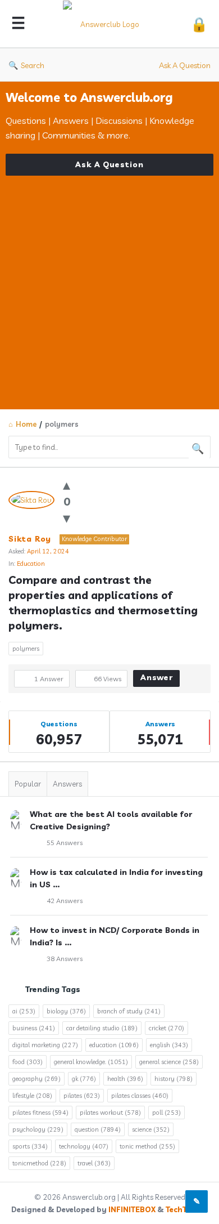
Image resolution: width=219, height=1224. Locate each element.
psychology (37, 1129)
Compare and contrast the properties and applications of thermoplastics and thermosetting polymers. (104, 602)
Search (32, 65)
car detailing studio (102, 1028)
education (114, 1045)
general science (169, 1062)
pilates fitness (40, 1112)
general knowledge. (91, 1062)
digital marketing (45, 1045)
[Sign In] (199, 24)
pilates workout (110, 1112)
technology (83, 1146)
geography (36, 1079)
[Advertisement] (109, 285)
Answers (67, 783)
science (151, 1129)
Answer (156, 677)
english (169, 1045)
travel (94, 1163)
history (173, 1079)
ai (23, 1011)
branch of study (129, 1011)
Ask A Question (185, 65)
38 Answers (65, 958)
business (33, 1028)
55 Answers (65, 842)
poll (166, 1112)
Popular (28, 783)
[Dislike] (66, 517)
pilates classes (139, 1096)
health (125, 1079)
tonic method (147, 1146)
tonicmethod (39, 1163)
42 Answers (65, 900)
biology (66, 1011)
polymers (25, 649)
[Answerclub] (108, 24)
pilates (81, 1096)
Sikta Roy (29, 539)
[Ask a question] (196, 1201)
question (98, 1129)
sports (30, 1146)
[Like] (66, 484)
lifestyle (32, 1096)
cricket (166, 1028)
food (27, 1062)
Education (31, 564)
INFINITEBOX (132, 1209)
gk (84, 1079)
